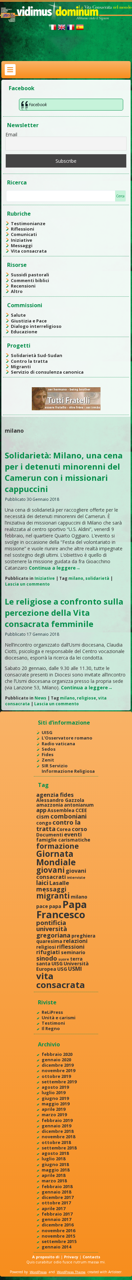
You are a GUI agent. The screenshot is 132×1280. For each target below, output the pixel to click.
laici (42, 882)
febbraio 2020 (57, 1054)
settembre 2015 (59, 1241)
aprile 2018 (53, 1175)
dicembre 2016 (57, 1225)
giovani (50, 870)
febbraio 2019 (57, 1120)
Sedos (49, 749)
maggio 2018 (55, 1170)
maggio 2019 (55, 1104)
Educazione (24, 332)
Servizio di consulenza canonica (47, 372)
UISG (47, 732)
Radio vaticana (58, 744)
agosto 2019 (55, 1087)
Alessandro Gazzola (60, 800)
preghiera (83, 935)
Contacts (91, 1256)
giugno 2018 (55, 1164)
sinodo (46, 958)
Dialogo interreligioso (36, 326)
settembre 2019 (59, 1082)
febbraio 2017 (57, 1214)
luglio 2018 (53, 1159)
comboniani (68, 816)
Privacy (71, 1256)
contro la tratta (58, 825)
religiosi (46, 947)
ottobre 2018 (56, 1142)
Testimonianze (28, 223)
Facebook (22, 88)
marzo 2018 (54, 1181)
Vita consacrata (29, 251)
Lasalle (59, 883)
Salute (18, 315)
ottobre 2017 (56, 1203)
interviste (76, 877)
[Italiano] (52, 30)
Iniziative (21, 240)
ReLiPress (52, 1012)
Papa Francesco (61, 909)
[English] (62, 30)
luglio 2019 (53, 1092)
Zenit (48, 760)
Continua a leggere (55, 568)
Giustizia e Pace (29, 321)
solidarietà (97, 578)
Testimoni (53, 1023)
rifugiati (48, 952)
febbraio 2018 (57, 1186)
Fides (47, 754)
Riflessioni (22, 229)
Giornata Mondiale (56, 858)
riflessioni (71, 946)
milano (75, 578)
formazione (57, 846)
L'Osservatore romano (67, 738)
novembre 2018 (58, 1137)
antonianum (79, 805)
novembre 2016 (58, 1230)
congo (43, 823)
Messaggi (21, 245)
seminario (73, 952)
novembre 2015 (58, 1236)
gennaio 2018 (56, 1192)
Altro (17, 291)
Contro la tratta (29, 361)
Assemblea (60, 810)
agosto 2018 (55, 1153)
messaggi (51, 889)
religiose (86, 698)
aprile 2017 (53, 1208)
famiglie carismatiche (63, 839)
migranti (53, 895)
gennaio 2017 (56, 1219)
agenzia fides (55, 795)
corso (79, 829)
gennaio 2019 (56, 1126)
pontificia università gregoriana (53, 928)
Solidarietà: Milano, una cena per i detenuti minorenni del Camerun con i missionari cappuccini (64, 472)
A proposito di (46, 1256)
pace (42, 906)
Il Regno (51, 1028)
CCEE (81, 810)
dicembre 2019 (57, 1065)
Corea (64, 829)
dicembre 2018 (57, 1131)
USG (62, 969)
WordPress (38, 1272)
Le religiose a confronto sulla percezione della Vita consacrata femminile (64, 612)
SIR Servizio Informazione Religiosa (68, 768)
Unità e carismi (58, 1018)
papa (55, 906)
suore (63, 959)
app (41, 810)
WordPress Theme (71, 1272)
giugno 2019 (55, 1098)
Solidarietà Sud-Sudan (36, 355)
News (40, 698)
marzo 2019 (54, 1114)
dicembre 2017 (57, 1197)
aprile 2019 (53, 1109)
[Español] (80, 30)
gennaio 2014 (56, 1247)
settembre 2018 (59, 1148)
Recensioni (23, 286)
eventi (73, 834)
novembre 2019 (58, 1070)
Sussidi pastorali (30, 275)
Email (11, 134)
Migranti (21, 366)
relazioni (75, 941)
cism (42, 816)
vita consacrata (60, 980)
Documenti (49, 834)
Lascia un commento (27, 584)
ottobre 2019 (56, 1076)
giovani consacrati (61, 873)
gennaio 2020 (56, 1060)
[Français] (71, 30)
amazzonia (49, 805)
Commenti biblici (30, 280)
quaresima (49, 941)
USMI (75, 968)
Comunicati (24, 234)
